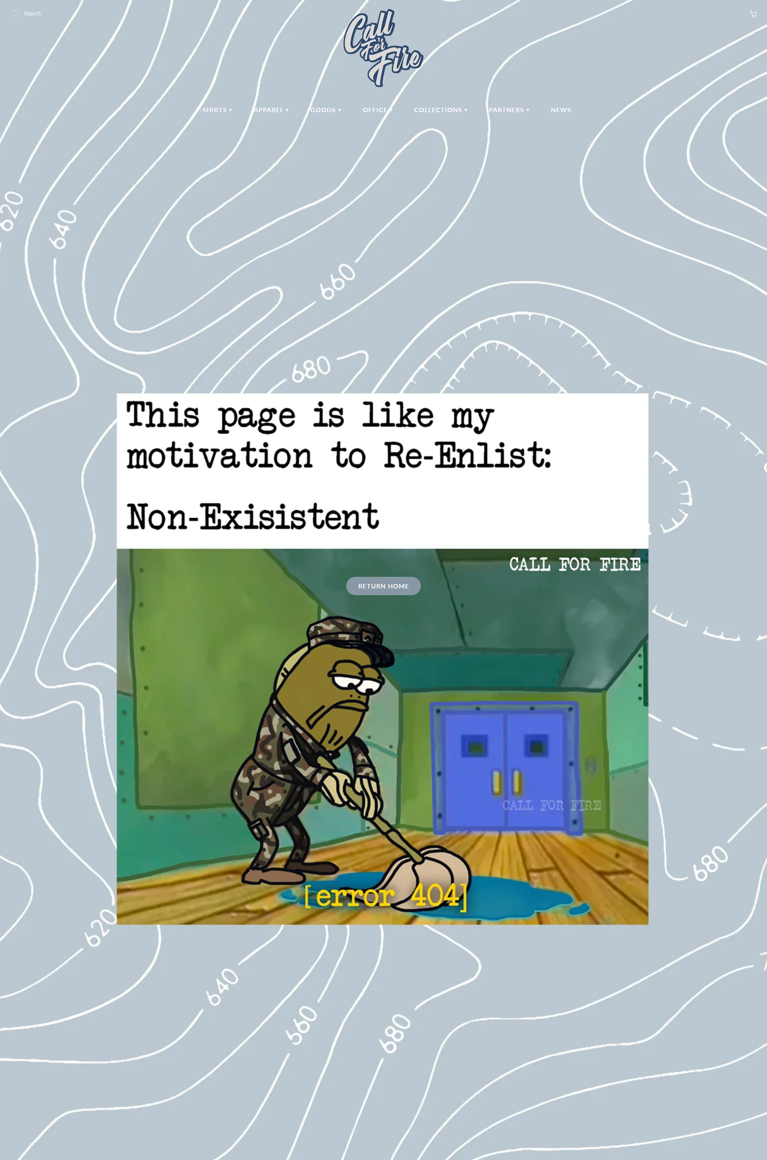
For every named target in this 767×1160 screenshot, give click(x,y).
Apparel (270, 109)
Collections (439, 109)
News (561, 109)
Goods (324, 109)
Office (376, 109)
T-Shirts (212, 109)
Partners (507, 109)
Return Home (383, 586)
